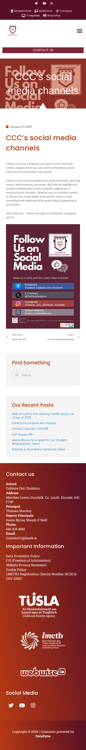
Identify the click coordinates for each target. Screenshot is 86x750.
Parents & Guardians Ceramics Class (38, 449)
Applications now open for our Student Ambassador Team (39, 442)
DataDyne (43, 736)
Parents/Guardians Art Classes (34, 423)
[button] (79, 30)
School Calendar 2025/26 (30, 429)
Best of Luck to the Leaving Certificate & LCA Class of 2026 (43, 416)
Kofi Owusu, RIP (22, 435)
